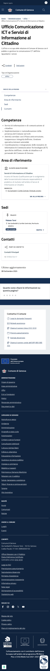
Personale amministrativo (11, 402)
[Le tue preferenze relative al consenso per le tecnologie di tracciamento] (4, 667)
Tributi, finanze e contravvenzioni (14, 484)
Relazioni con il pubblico (10, 476)
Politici (3, 398)
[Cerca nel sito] (44, 10)
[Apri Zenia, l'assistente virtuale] (44, 662)
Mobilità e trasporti (8, 468)
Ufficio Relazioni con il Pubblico (13, 554)
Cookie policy (6, 620)
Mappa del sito (7, 616)
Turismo (4, 488)
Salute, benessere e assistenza (13, 480)
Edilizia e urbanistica (9, 451)
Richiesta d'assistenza (9, 575)
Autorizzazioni (6, 435)
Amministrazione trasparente (12, 579)
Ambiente (5, 423)
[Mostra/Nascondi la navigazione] (2, 9)
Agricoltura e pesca (8, 419)
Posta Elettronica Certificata (12, 557)
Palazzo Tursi (11, 220)
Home (3, 18)
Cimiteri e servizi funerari (10, 439)
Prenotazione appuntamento (12, 568)
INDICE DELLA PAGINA (11, 89)
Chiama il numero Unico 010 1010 (23, 328)
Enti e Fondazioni (8, 394)
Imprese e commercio (9, 464)
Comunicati (5, 509)
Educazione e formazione (11, 456)
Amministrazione (14, 18)
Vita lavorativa (7, 492)
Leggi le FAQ (6, 564)
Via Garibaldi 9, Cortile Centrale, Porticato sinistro (24, 191)
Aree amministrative (9, 386)
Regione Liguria (7, 3)
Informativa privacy (8, 583)
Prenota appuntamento (19, 333)
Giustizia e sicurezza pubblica (12, 460)
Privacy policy (6, 624)
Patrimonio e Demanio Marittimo (14, 472)
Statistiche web (7, 594)
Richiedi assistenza (17, 323)
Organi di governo (8, 382)
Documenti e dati (8, 406)
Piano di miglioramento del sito (13, 628)
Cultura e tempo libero (9, 447)
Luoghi (4, 526)
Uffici (25, 18)
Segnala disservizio (17, 337)
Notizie (4, 513)
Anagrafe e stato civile (10, 431)
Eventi (3, 530)
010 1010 (19, 559)
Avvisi (3, 505)
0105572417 (12, 256)
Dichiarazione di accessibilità (12, 590)
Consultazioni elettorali (10, 443)
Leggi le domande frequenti (21, 318)
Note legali (5, 587)
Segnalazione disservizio (10, 572)
